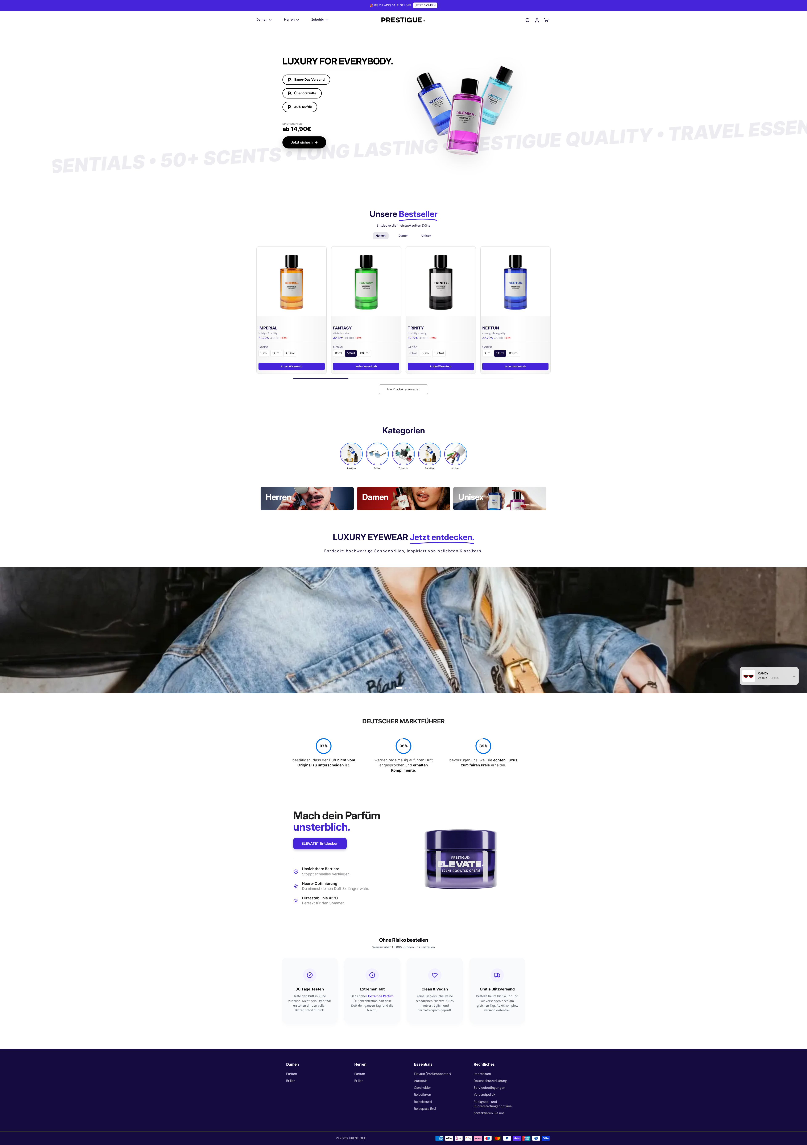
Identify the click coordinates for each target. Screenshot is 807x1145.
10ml (263, 353)
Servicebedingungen (489, 1088)
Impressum (482, 1074)
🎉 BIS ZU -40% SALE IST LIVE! (390, 5)
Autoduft (420, 1081)
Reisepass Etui (425, 1109)
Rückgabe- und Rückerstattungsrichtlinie (493, 1104)
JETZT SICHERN (425, 5)
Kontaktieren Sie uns (489, 1113)
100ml (289, 353)
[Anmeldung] (536, 20)
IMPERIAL (267, 328)
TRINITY (416, 328)
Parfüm (291, 1074)
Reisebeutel (423, 1102)
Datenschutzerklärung (490, 1081)
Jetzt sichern (304, 142)
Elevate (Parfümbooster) (432, 1074)
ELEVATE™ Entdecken (320, 843)
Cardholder (422, 1088)
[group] (351, 456)
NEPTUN (490, 328)
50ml (276, 353)
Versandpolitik (484, 1095)
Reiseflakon (422, 1095)
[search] (527, 20)
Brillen (290, 1081)
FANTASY (342, 328)
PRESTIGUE (357, 1138)
